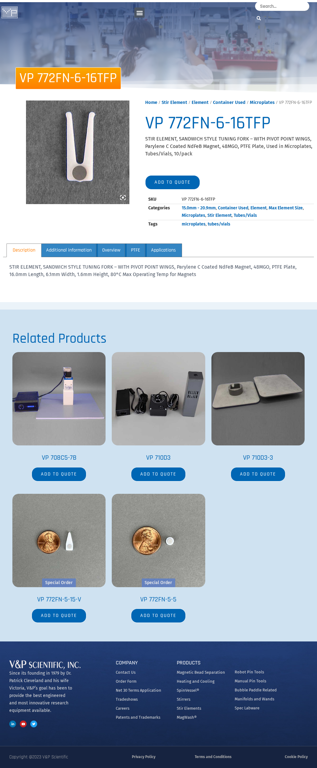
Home (151, 102)
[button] (139, 12)
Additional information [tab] (69, 250)
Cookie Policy (296, 757)
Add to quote (172, 182)
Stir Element (174, 102)
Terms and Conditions (213, 757)
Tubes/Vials (245, 215)
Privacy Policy (143, 757)
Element (200, 102)
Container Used (229, 102)
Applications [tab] (163, 250)
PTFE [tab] (135, 250)
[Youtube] (23, 724)
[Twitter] (33, 724)
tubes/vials (219, 224)
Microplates (262, 102)
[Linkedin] (12, 724)
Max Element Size (286, 208)
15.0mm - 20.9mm (199, 208)
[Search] (260, 18)
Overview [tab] (111, 250)
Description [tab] (24, 250)
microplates (194, 224)
